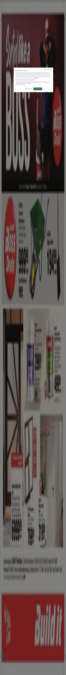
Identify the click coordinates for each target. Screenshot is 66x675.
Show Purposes (28, 88)
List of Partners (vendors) (20, 84)
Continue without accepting (48, 69)
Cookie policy (36, 78)
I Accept (38, 88)
